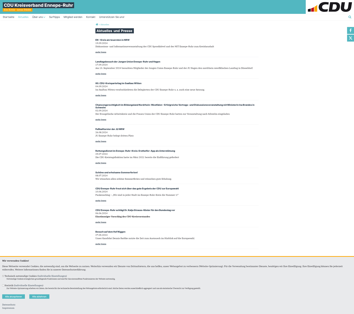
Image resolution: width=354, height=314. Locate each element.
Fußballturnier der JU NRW (109, 129)
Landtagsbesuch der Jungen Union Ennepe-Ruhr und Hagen (127, 61)
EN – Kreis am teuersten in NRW (112, 40)
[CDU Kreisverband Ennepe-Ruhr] (96, 24)
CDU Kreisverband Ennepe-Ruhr (38, 5)
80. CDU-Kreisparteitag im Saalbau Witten (118, 83)
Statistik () (24, 285)
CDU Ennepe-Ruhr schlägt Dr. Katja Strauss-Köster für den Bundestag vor (135, 210)
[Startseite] (330, 1)
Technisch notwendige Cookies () (36, 276)
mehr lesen (100, 52)
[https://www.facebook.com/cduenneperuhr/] (350, 30)
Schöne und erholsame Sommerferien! (116, 172)
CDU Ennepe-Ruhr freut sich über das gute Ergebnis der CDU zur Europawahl (137, 188)
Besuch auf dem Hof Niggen (110, 231)
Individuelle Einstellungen (52, 276)
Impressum (8, 308)
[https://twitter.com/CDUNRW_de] (350, 38)
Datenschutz (8, 304)
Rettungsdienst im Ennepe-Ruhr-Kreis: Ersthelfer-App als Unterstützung (135, 150)
